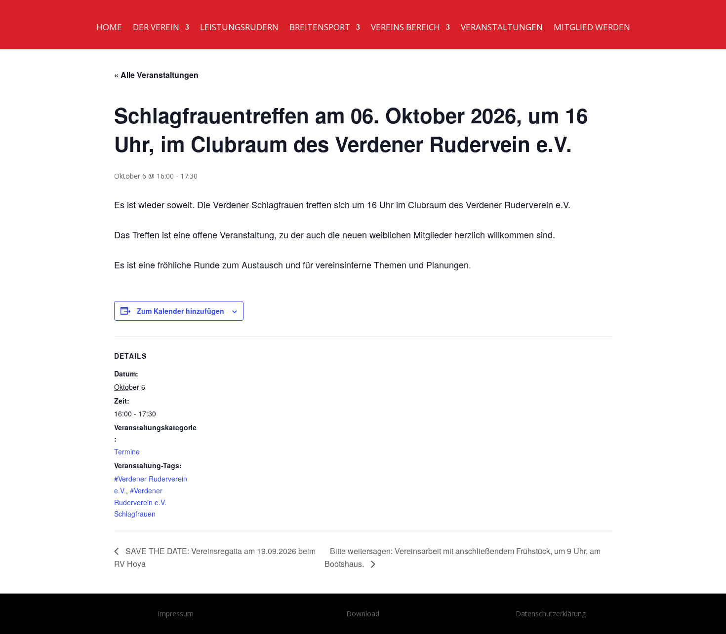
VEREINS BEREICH (405, 28)
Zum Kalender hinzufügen (180, 311)
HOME (109, 28)
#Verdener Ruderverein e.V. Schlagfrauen (140, 502)
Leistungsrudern (239, 28)
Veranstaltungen (502, 28)
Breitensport (319, 28)
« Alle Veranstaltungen (156, 74)
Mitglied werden (592, 28)
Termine (127, 451)
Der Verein (156, 28)
